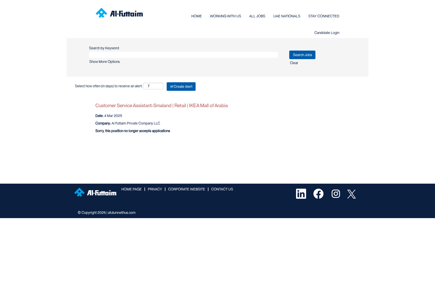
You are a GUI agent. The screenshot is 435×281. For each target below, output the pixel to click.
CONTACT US (222, 189)
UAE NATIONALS (286, 16)
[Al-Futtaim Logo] (95, 192)
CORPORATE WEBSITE (186, 189)
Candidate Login (326, 33)
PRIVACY (155, 189)
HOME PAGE (131, 189)
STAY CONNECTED (323, 16)
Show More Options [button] (104, 62)
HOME (196, 16)
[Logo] (119, 13)
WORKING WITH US (225, 16)
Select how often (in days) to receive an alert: (108, 86)
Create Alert (182, 87)
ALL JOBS (257, 16)
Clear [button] (294, 63)
